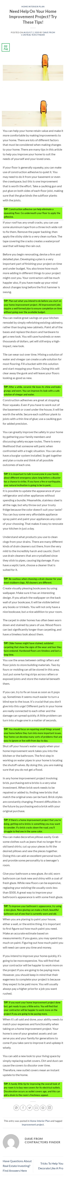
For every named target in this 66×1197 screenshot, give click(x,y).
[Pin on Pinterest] (43, 1108)
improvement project (33, 1124)
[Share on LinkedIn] (50, 1108)
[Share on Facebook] (23, 1108)
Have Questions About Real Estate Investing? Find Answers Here (17, 1165)
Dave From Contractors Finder (38, 33)
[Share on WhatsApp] (16, 1108)
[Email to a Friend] (36, 1108)
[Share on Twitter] (30, 1108)
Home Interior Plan (33, 6)
